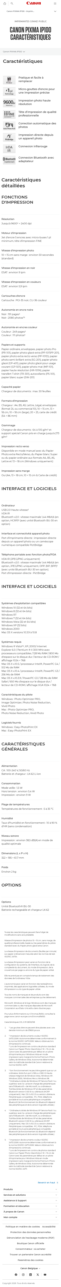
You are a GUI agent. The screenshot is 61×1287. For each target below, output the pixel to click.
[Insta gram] (23, 1274)
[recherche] (12, 3)
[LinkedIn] (30, 1274)
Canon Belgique (29, 1268)
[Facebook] (16, 1274)
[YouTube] (45, 1274)
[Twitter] (38, 1274)
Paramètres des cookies (30, 1260)
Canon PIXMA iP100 (12, 51)
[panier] (4, 3)
